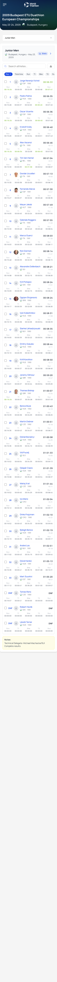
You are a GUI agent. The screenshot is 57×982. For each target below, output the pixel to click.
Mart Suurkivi (26, 576)
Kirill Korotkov (26, 359)
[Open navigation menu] (5, 5)
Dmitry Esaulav (27, 343)
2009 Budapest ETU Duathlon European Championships (23, 17)
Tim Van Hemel (27, 157)
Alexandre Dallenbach (30, 266)
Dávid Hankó (26, 560)
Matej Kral (25, 483)
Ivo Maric (24, 498)
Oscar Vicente (26, 111)
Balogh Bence (26, 529)
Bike (41, 74)
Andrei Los (25, 545)
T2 (47, 74)
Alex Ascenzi (26, 142)
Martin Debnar (26, 421)
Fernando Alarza (27, 188)
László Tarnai (26, 622)
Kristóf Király (26, 126)
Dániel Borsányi (27, 436)
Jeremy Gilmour (27, 374)
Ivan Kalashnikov (27, 312)
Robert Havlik (26, 606)
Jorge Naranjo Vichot (30, 80)
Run (28, 74)
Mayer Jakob (26, 204)
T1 (35, 74)
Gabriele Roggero (28, 219)
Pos (7, 74)
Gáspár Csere (26, 467)
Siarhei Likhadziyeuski (30, 328)
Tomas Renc (25, 591)
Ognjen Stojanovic (28, 297)
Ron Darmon (25, 250)
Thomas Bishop (27, 390)
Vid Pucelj (24, 452)
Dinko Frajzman (27, 514)
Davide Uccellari (27, 173)
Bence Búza (25, 405)
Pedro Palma (26, 95)
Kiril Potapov (26, 281)
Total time (19, 74)
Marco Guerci (26, 235)
